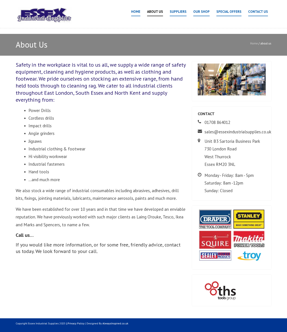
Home (135, 11)
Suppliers (178, 11)
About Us (155, 11)
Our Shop (201, 11)
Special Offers (228, 11)
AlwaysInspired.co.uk (115, 323)
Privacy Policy (76, 323)
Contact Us (258, 11)
